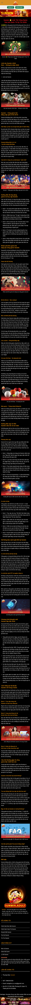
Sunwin (4, 909)
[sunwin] (15, 2)
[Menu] (2, 2)
